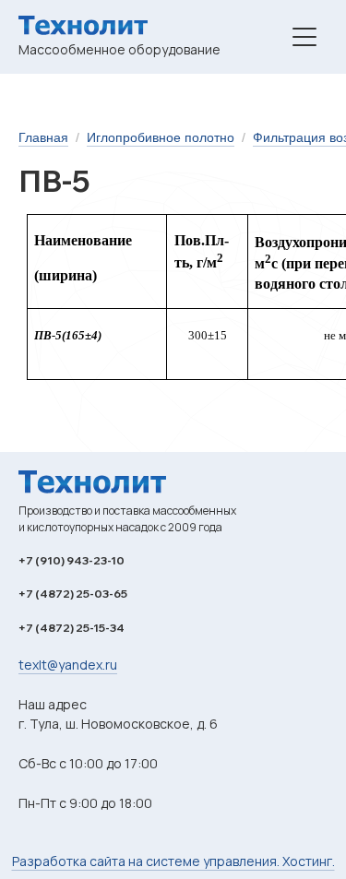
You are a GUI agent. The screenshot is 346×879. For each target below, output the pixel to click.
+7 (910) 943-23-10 (71, 560)
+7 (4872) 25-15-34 (71, 628)
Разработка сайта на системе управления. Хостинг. (173, 861)
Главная (43, 137)
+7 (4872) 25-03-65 (72, 593)
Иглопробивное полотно (160, 137)
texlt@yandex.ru (67, 664)
